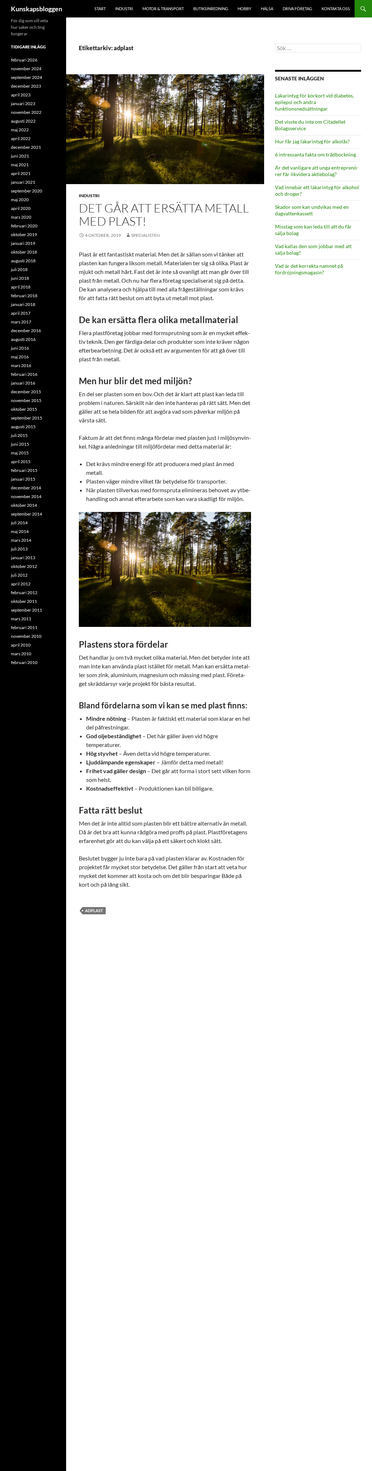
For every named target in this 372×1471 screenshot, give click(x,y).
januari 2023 (23, 103)
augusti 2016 (23, 339)
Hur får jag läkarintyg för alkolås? (312, 141)
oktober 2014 (24, 505)
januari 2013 (23, 557)
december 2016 (26, 330)
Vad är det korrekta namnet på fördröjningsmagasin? (309, 269)
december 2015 (26, 391)
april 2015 (21, 461)
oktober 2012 (24, 566)
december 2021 (26, 147)
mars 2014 (21, 540)
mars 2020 (21, 217)
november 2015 (26, 400)
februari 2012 (24, 592)
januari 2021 (23, 182)
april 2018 (21, 287)
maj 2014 (20, 531)
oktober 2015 (24, 409)
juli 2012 (19, 575)
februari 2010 (24, 662)
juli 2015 (19, 435)
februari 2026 (24, 60)
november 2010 (26, 636)
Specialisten (145, 235)
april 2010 (21, 645)
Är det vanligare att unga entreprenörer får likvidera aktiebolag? (317, 170)
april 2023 (21, 95)
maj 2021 (20, 164)
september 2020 (26, 191)
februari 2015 (24, 470)
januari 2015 (23, 479)
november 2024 (26, 68)
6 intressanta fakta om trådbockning (315, 154)
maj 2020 (20, 199)
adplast (94, 910)
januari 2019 (23, 243)
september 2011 (26, 610)
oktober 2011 (24, 601)
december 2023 (26, 86)
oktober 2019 (24, 234)
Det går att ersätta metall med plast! (164, 214)
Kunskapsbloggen (36, 9)
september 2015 (26, 418)
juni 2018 (20, 278)
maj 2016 (20, 356)
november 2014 (26, 496)
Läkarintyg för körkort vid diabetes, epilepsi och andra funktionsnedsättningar (314, 102)
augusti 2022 (23, 121)
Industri (124, 8)
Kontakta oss (336, 8)
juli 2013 (19, 549)
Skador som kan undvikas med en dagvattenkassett (312, 210)
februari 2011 (24, 627)
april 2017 (21, 313)
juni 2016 (20, 348)
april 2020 (21, 208)
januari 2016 (23, 383)
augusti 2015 (23, 426)
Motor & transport (163, 8)
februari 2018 (24, 295)
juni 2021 (20, 156)
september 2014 (26, 514)
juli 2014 (19, 522)
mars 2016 (21, 365)
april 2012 (21, 584)
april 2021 (21, 173)
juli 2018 (19, 269)
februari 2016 (24, 374)
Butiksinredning (210, 8)
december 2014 (26, 487)
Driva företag (297, 8)
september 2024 (26, 77)
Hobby (244, 8)
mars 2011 (21, 618)
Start (100, 8)
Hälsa (267, 8)
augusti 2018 (23, 260)
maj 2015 (20, 453)
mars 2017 (21, 322)
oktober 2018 (24, 252)
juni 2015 (20, 444)
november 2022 (26, 112)
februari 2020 (24, 225)
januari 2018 (23, 304)
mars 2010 (21, 653)
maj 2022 (20, 129)
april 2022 (21, 138)
